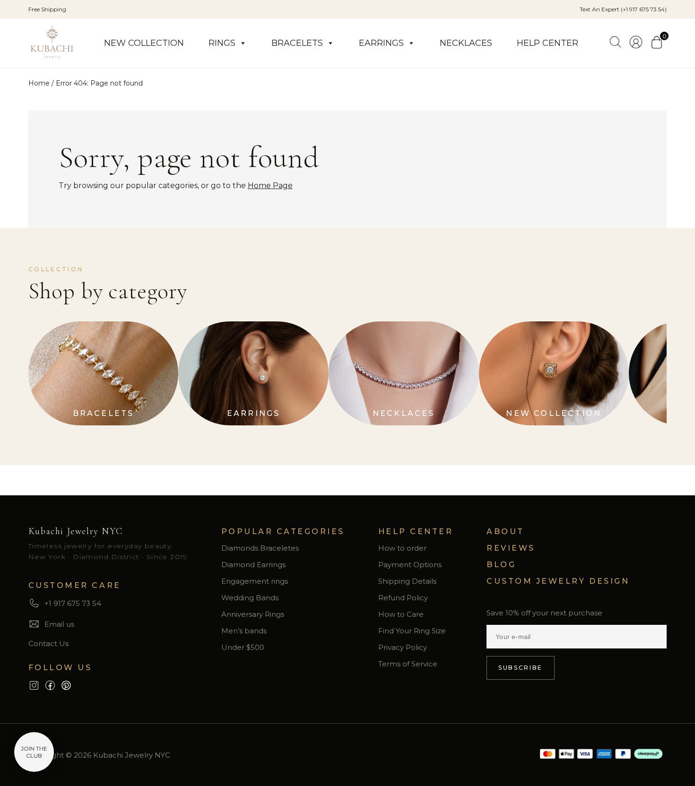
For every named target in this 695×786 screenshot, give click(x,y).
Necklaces (466, 43)
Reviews (510, 548)
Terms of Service (407, 663)
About (505, 531)
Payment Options (410, 564)
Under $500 (242, 647)
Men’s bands (244, 630)
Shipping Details (407, 581)
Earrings (381, 43)
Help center (547, 43)
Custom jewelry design (557, 581)
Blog (501, 564)
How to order (402, 548)
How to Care (401, 614)
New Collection (144, 43)
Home (39, 83)
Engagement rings (254, 581)
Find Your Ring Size (412, 630)
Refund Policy (403, 597)
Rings (221, 43)
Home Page (270, 185)
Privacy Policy (402, 647)
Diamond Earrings (253, 564)
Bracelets (297, 43)
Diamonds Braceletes (260, 548)
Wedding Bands (249, 597)
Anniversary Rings (252, 614)
